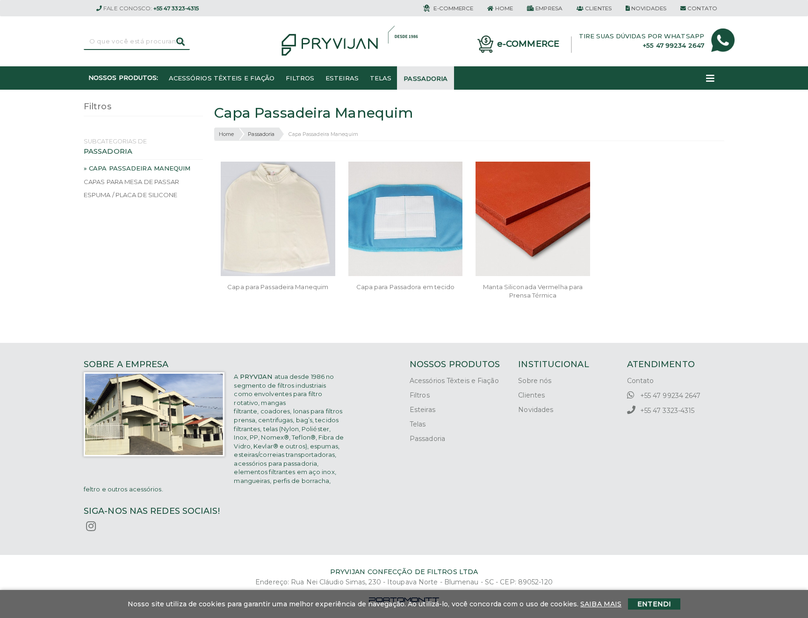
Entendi (654, 604)
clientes (598, 8)
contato (701, 8)
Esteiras (422, 409)
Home (226, 134)
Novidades (535, 409)
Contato (640, 380)
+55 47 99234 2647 (669, 395)
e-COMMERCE (452, 8)
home (503, 8)
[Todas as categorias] (710, 78)
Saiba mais (600, 604)
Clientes (531, 395)
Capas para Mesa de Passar (132, 181)
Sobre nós (534, 380)
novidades (648, 8)
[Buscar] (180, 41)
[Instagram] (91, 526)
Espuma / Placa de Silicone (131, 195)
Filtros (420, 395)
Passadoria (261, 134)
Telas (418, 424)
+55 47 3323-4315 (666, 410)
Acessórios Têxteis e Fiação (454, 380)
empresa (548, 8)
